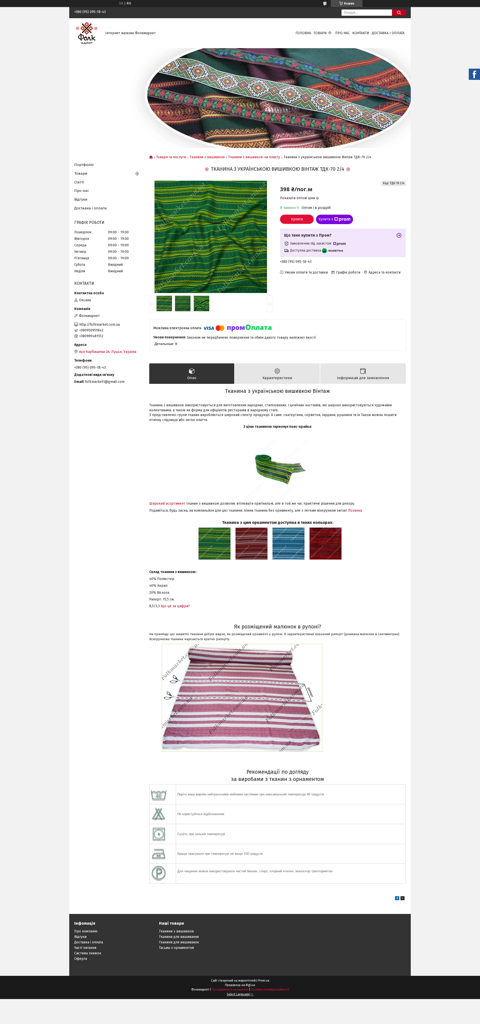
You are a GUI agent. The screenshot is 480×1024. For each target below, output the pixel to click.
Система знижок (87, 953)
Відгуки (81, 199)
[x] (402, 899)
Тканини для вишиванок (179, 942)
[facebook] (397, 899)
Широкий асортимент (167, 503)
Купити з (325, 219)
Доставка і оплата (388, 33)
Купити (297, 219)
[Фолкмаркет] (86, 33)
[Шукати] (399, 12)
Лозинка (355, 510)
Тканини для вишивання (179, 937)
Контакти (360, 33)
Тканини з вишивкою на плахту (254, 157)
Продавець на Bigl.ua (240, 985)
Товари (320, 33)
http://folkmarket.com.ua (99, 324)
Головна (303, 33)
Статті (79, 182)
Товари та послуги (171, 157)
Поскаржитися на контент (230, 989)
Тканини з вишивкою (207, 157)
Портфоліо (84, 164)
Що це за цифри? (175, 606)
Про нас (342, 33)
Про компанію (86, 931)
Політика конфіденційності (270, 989)
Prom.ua (263, 980)
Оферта (80, 959)
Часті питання (85, 948)
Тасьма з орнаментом (176, 948)
